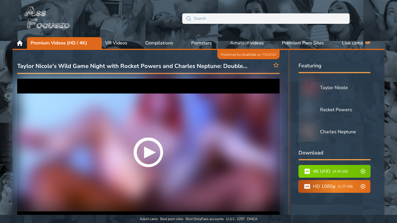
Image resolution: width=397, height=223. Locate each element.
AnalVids (249, 54)
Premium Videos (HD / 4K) (59, 43)
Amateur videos (247, 43)
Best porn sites (171, 219)
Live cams (352, 43)
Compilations (159, 43)
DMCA (252, 219)
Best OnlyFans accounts (205, 219)
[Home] (47, 18)
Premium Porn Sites (303, 43)
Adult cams (149, 219)
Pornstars (201, 43)
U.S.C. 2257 (235, 219)
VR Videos (116, 43)
